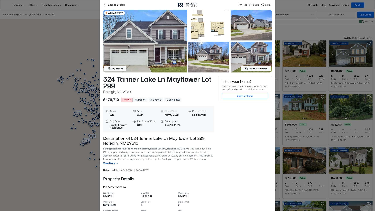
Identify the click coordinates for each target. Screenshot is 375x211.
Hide (244, 5)
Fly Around (117, 68)
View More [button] (109, 163)
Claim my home (245, 96)
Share (256, 5)
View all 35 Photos (258, 68)
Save (267, 5)
